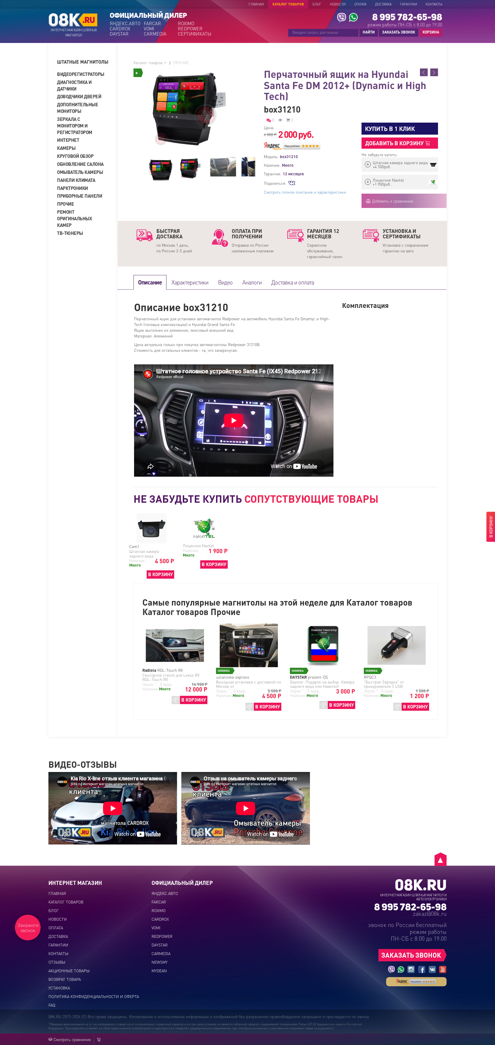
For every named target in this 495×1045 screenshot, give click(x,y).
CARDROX (120, 28)
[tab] (85, 62)
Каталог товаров (288, 4)
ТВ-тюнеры (70, 233)
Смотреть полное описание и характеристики (305, 192)
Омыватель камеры (80, 172)
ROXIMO (186, 23)
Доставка (383, 4)
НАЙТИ (369, 32)
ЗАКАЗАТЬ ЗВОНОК (398, 32)
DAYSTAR (119, 33)
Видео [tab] (225, 282)
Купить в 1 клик (390, 128)
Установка (59, 987)
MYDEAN (159, 970)
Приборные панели (79, 196)
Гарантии (408, 4)
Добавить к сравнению (392, 201)
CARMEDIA (155, 33)
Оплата (360, 4)
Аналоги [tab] (252, 282)
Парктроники (72, 188)
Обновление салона (80, 164)
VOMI (149, 28)
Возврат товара (64, 979)
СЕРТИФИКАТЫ (194, 33)
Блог (317, 4)
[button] (85, 62)
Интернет (68, 140)
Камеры (66, 148)
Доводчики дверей (79, 96)
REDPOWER (190, 28)
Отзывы (56, 962)
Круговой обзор (75, 156)
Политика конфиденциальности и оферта (93, 996)
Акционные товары (69, 970)
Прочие (65, 204)
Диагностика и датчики (74, 85)
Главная (256, 4)
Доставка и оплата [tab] (292, 282)
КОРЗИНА (429, 32)
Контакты (434, 4)
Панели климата (76, 180)
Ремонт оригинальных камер (74, 218)
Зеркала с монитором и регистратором (74, 125)
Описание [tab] (150, 282)
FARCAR (152, 23)
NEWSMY (160, 962)
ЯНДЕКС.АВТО (125, 23)
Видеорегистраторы (80, 74)
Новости (338, 4)
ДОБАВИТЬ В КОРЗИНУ (395, 143)
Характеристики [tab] (190, 282)
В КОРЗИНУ (160, 574)
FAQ (51, 1004)
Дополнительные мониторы (77, 107)
